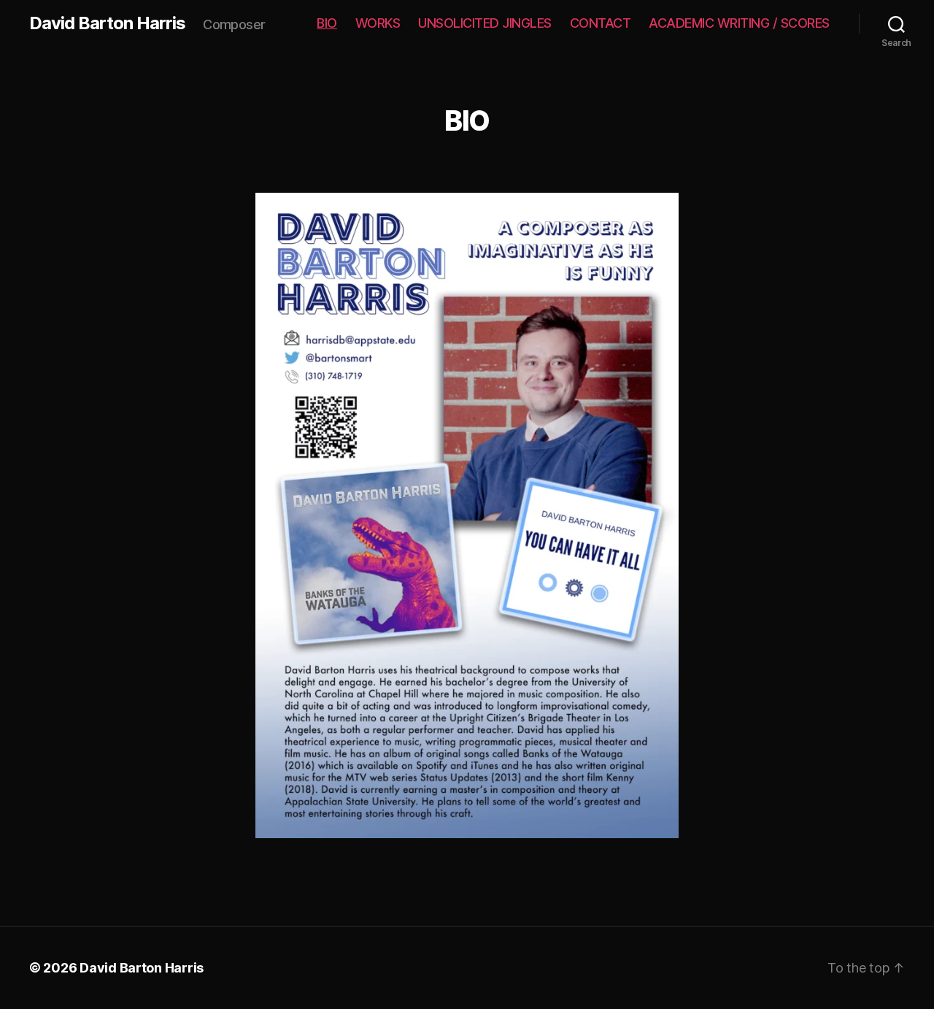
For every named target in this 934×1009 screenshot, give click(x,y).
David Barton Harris (107, 23)
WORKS (378, 23)
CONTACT (600, 23)
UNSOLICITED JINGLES (485, 23)
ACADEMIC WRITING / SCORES (739, 23)
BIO (327, 23)
